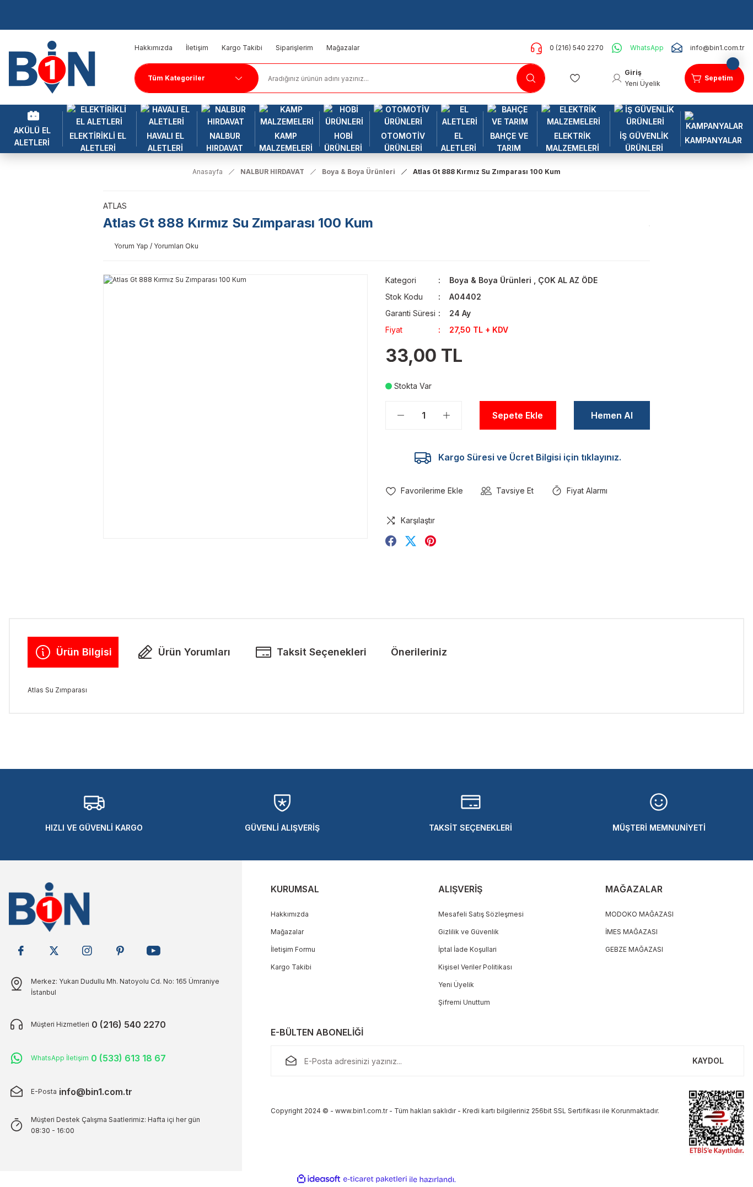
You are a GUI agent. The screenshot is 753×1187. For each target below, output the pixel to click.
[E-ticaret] (375, 1179)
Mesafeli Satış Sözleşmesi (481, 914)
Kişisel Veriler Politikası (475, 967)
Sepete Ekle (517, 415)
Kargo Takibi (291, 967)
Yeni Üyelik (456, 984)
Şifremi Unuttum (464, 1002)
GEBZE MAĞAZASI (634, 949)
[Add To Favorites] (424, 491)
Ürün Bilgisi (84, 652)
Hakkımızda (290, 914)
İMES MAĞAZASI (631, 932)
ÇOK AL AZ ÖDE (568, 280)
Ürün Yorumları (194, 652)
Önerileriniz (419, 652)
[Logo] (56, 66)
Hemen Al (612, 415)
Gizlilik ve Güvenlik (468, 932)
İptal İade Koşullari (467, 949)
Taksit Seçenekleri (322, 652)
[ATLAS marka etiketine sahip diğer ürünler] (649, 225)
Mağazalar (287, 932)
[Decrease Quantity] (395, 415)
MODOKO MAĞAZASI (639, 914)
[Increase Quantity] (452, 415)
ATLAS (115, 205)
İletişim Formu (293, 949)
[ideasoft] (319, 1179)
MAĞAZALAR (634, 889)
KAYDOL (708, 1060)
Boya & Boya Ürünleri (490, 280)
